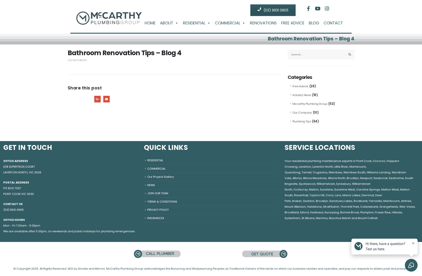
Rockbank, (361, 201)
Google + (97, 99)
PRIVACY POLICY (158, 210)
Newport (366, 178)
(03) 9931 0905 (275, 10)
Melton (314, 189)
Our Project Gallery (160, 177)
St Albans (308, 218)
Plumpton (367, 212)
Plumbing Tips (302, 121)
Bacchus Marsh (340, 218)
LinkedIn (88, 99)
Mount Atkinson (295, 207)
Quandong (292, 172)
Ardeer (297, 201)
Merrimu (322, 218)
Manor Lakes (351, 195)
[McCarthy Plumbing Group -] (109, 14)
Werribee (335, 172)
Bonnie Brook (349, 212)
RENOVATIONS (263, 23)
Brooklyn (353, 178)
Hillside (397, 212)
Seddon (309, 201)
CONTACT (333, 23)
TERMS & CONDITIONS (162, 201)
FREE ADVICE (292, 23)
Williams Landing (378, 172)
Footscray (301, 189)
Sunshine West (344, 189)
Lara (338, 195)
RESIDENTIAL (194, 23)
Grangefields (388, 207)
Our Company (302, 112)
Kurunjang (332, 212)
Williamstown (325, 184)
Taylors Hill (316, 195)
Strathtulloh (331, 207)
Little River (341, 167)
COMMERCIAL (227, 23)
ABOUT (166, 23)
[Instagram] (327, 8)
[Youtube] (318, 8)
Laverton (305, 167)
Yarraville (375, 201)
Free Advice (300, 86)
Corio (330, 195)
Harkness (316, 212)
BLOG (314, 23)
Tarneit (306, 172)
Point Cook (363, 161)
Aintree (406, 201)
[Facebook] (308, 8)
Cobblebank (369, 207)
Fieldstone (314, 207)
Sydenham (292, 218)
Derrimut (368, 195)
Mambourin (357, 167)
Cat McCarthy (77, 60)
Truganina (320, 172)
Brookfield (292, 212)
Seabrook (380, 178)
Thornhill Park (349, 207)
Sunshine (326, 189)
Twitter (79, 99)
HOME (150, 23)
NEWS (151, 185)
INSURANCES (155, 218)
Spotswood (307, 184)
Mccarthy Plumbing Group (310, 104)
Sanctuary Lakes (340, 201)
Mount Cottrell (368, 218)
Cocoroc (379, 161)
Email (106, 99)
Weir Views (407, 207)
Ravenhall (301, 195)
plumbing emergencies (118, 231)
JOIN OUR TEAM (157, 193)
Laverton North (322, 167)
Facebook (71, 99)
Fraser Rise (383, 212)
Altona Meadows (315, 178)
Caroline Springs (368, 189)
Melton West (390, 189)
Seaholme (396, 178)
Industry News (302, 95)
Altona (297, 178)
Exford (304, 212)
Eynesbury (343, 184)
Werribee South (354, 172)
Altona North (336, 178)
